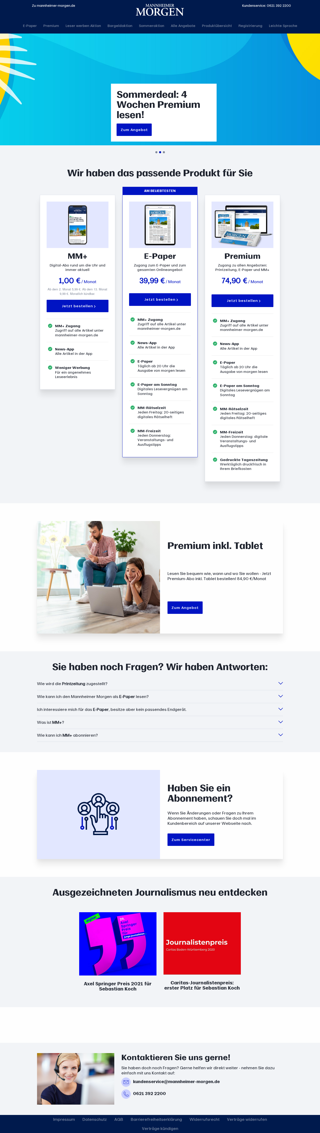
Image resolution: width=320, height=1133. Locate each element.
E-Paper (30, 25)
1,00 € (69, 280)
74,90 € (234, 280)
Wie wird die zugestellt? (72, 683)
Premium (51, 25)
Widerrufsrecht (205, 1119)
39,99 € (152, 280)
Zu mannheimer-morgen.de (53, 5)
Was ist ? (50, 722)
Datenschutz (94, 1119)
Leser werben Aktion (83, 25)
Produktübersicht (217, 25)
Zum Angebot (134, 129)
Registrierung (250, 25)
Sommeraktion (151, 25)
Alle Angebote (183, 25)
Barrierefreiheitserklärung (156, 1119)
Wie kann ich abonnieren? (67, 735)
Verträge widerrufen (247, 1119)
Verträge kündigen (160, 1128)
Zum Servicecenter (190, 839)
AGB (118, 1119)
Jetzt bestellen (77, 305)
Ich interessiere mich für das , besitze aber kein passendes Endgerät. (111, 709)
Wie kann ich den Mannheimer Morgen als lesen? (93, 696)
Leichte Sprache (283, 25)
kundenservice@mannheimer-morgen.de (176, 1081)
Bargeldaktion (120, 25)
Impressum (64, 1119)
